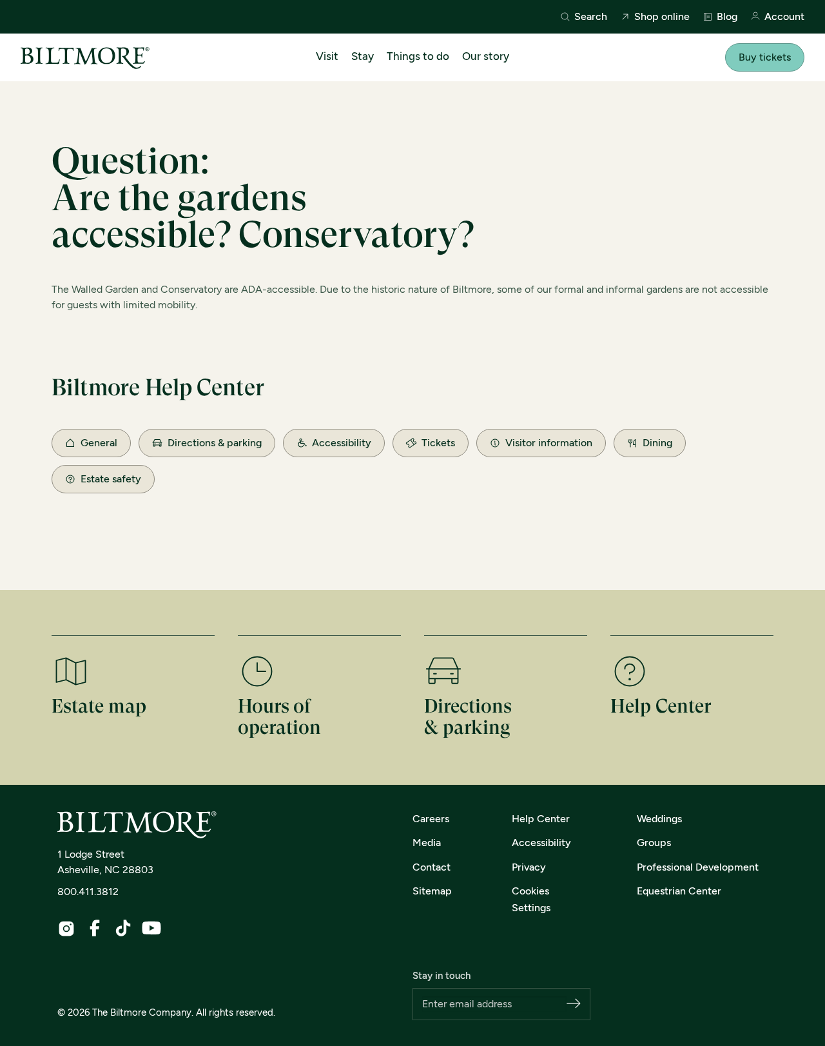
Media (426, 842)
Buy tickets (765, 57)
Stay (362, 56)
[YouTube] (151, 928)
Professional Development (698, 867)
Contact (431, 867)
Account (784, 17)
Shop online (662, 17)
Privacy (529, 867)
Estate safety (111, 479)
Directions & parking (215, 443)
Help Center (541, 819)
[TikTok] (123, 928)
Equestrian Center (679, 891)
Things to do (418, 56)
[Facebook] (95, 928)
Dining (657, 443)
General (99, 443)
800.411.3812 (88, 891)
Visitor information (548, 443)
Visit (327, 56)
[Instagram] (66, 928)
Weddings (659, 819)
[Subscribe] (574, 1004)
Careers (430, 819)
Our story (485, 56)
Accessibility (341, 443)
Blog (727, 17)
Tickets (438, 443)
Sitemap (432, 891)
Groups (654, 842)
